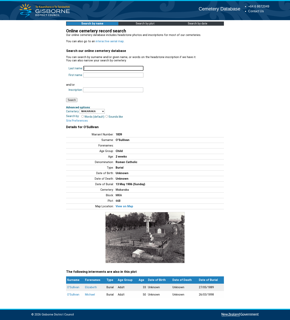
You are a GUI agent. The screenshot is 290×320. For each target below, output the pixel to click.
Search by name (92, 23)
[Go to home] (46, 17)
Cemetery (72, 111)
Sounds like (116, 116)
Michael (90, 294)
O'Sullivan (73, 287)
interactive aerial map (110, 41)
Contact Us (256, 11)
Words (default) (94, 116)
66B (118, 201)
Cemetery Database (219, 8)
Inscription (75, 89)
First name (75, 75)
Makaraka (122, 189)
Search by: (72, 116)
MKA (119, 195)
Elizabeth (91, 287)
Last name (75, 68)
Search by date (197, 23)
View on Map (124, 206)
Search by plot (145, 23)
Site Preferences (77, 120)
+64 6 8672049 (258, 6)
